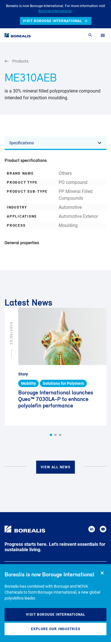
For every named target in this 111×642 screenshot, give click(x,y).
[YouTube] (103, 530)
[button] (51, 435)
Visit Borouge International (55, 615)
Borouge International (55, 11)
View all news (55, 467)
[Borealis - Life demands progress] (18, 35)
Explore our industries (55, 629)
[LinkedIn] (91, 530)
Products (20, 61)
